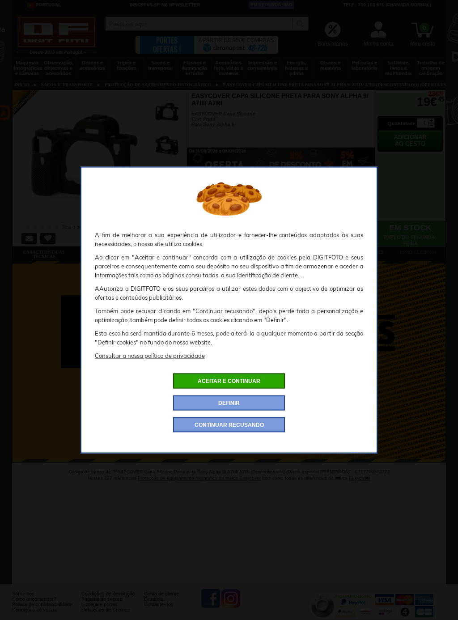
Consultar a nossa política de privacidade (150, 355)
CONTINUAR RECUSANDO (229, 425)
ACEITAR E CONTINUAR (229, 381)
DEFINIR (229, 403)
